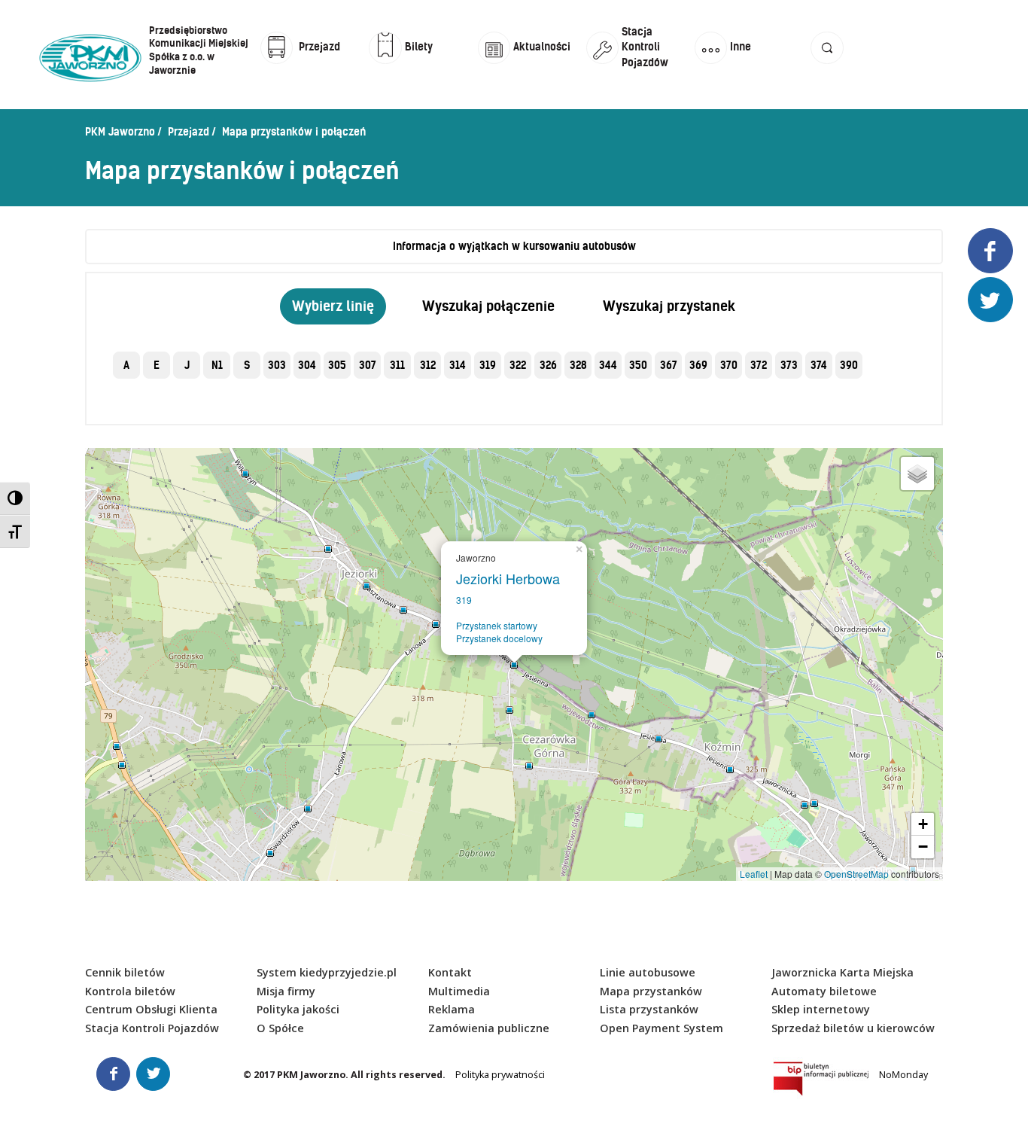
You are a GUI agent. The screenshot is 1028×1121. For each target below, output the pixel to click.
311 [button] (397, 365)
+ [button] (923, 824)
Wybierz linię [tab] (333, 306)
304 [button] (307, 365)
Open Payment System (661, 1028)
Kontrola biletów (130, 991)
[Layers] (917, 473)
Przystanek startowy (496, 625)
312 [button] (428, 365)
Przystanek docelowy (499, 638)
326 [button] (548, 365)
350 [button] (638, 365)
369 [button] (698, 365)
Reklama (451, 1009)
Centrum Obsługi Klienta (151, 1009)
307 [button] (367, 365)
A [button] (126, 365)
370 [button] (729, 365)
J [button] (187, 365)
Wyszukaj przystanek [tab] (669, 306)
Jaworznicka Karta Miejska (842, 972)
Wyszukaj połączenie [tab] (488, 306)
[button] (826, 62)
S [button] (247, 365)
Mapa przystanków (651, 991)
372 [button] (758, 365)
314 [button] (457, 365)
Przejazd (188, 132)
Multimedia (459, 991)
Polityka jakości (298, 1009)
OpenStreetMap (856, 873)
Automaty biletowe (824, 991)
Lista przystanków (649, 1009)
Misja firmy (286, 991)
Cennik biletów (125, 972)
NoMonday (903, 1074)
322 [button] (517, 365)
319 (464, 599)
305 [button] (337, 365)
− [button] (923, 846)
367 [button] (668, 365)
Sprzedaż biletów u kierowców (853, 1028)
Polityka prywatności (500, 1074)
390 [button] (849, 365)
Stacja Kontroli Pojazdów (152, 1028)
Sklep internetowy (820, 1009)
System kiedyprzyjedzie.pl (327, 972)
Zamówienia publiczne (488, 1028)
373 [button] (789, 365)
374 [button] (819, 365)
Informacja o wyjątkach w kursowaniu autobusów (514, 246)
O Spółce (280, 1028)
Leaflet (754, 873)
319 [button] (487, 365)
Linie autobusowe (647, 972)
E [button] (157, 365)
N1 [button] (217, 365)
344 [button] (608, 365)
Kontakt (450, 972)
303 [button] (277, 365)
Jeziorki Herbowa (511, 578)
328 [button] (578, 365)
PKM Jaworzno (120, 132)
